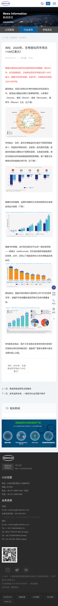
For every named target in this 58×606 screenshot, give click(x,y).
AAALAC (7, 601)
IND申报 (50, 597)
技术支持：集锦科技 (10, 587)
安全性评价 (8, 597)
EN (48, 3)
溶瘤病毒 (22, 597)
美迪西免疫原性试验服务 (20, 388)
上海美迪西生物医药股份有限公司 (23, 576)
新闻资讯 (14, 37)
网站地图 (34, 583)
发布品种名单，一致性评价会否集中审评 (27, 393)
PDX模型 (36, 597)
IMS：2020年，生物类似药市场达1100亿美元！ (16, 368)
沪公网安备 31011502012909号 (14, 583)
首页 (7, 37)
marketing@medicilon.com (18, 509)
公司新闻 (9, 29)
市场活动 (47, 29)
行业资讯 (28, 29)
